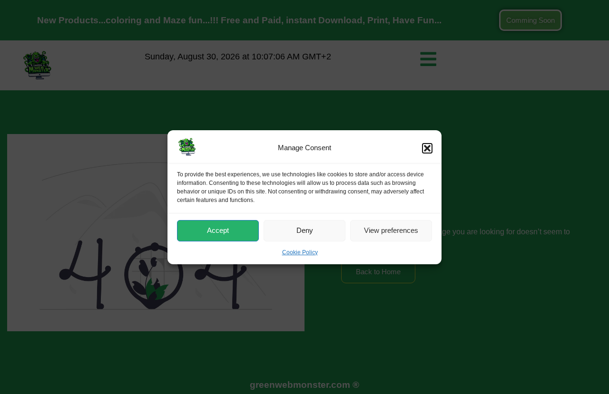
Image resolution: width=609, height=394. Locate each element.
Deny (304, 230)
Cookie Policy (300, 252)
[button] (427, 148)
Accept (218, 230)
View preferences (391, 230)
